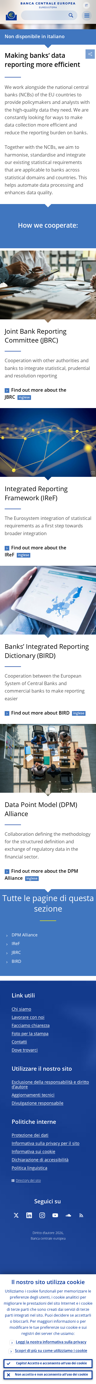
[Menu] (87, 16)
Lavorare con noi (28, 1017)
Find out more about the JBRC (35, 394)
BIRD (16, 962)
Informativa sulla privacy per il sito (45, 1144)
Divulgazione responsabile (37, 1103)
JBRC (16, 953)
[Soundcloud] (68, 1215)
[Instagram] (42, 1215)
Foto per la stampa (30, 1034)
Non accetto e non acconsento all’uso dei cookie (51, 1374)
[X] (16, 1215)
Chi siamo (21, 1009)
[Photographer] (92, 315)
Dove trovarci (25, 1050)
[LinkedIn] (29, 1215)
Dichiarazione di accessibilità (40, 1160)
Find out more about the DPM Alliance (41, 875)
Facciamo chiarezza (31, 1026)
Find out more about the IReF (35, 552)
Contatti (19, 1042)
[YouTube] (55, 1215)
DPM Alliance (25, 935)
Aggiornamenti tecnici (33, 1095)
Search (71, 15)
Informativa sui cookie (33, 1152)
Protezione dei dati (30, 1135)
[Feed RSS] (81, 1215)
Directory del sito (28, 1180)
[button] (86, 5)
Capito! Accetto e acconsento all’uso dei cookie (51, 1363)
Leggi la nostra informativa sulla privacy (51, 1342)
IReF (16, 944)
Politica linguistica (29, 1168)
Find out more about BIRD (40, 713)
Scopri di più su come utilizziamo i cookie (51, 1351)
